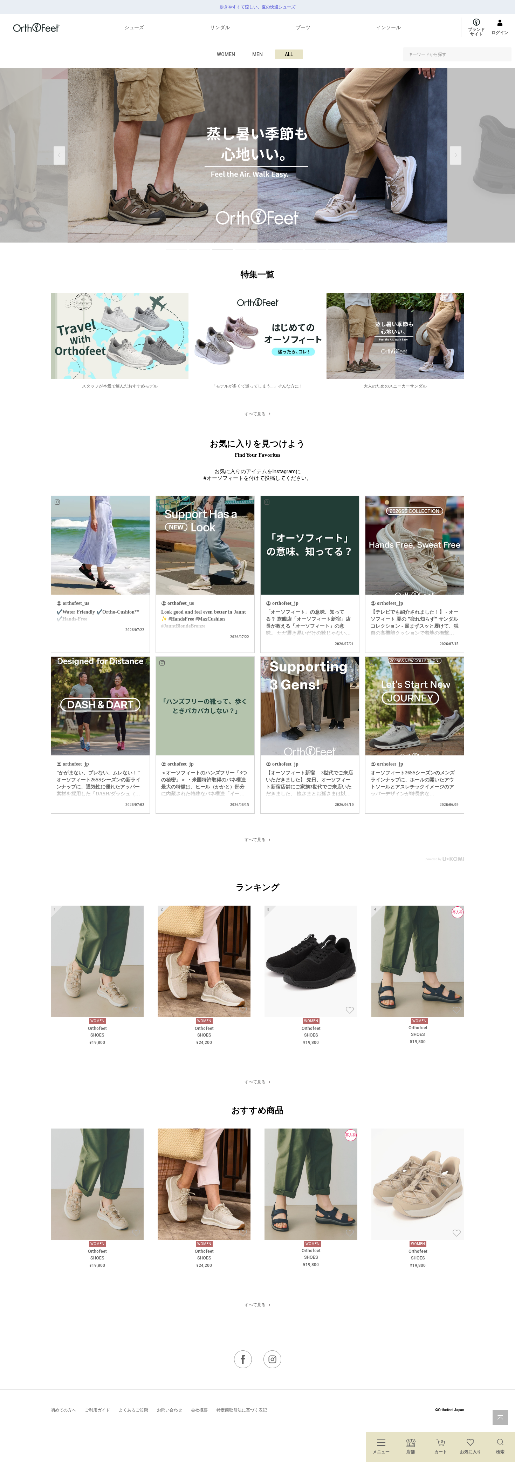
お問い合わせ (169, 1410)
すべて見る (255, 413)
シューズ (134, 27)
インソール (388, 27)
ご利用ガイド (97, 1410)
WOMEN (226, 54)
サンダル (220, 27)
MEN (257, 54)
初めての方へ (63, 1410)
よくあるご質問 (133, 1410)
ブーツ (303, 27)
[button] (455, 155)
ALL (289, 54)
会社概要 (199, 1410)
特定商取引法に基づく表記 (242, 1410)
